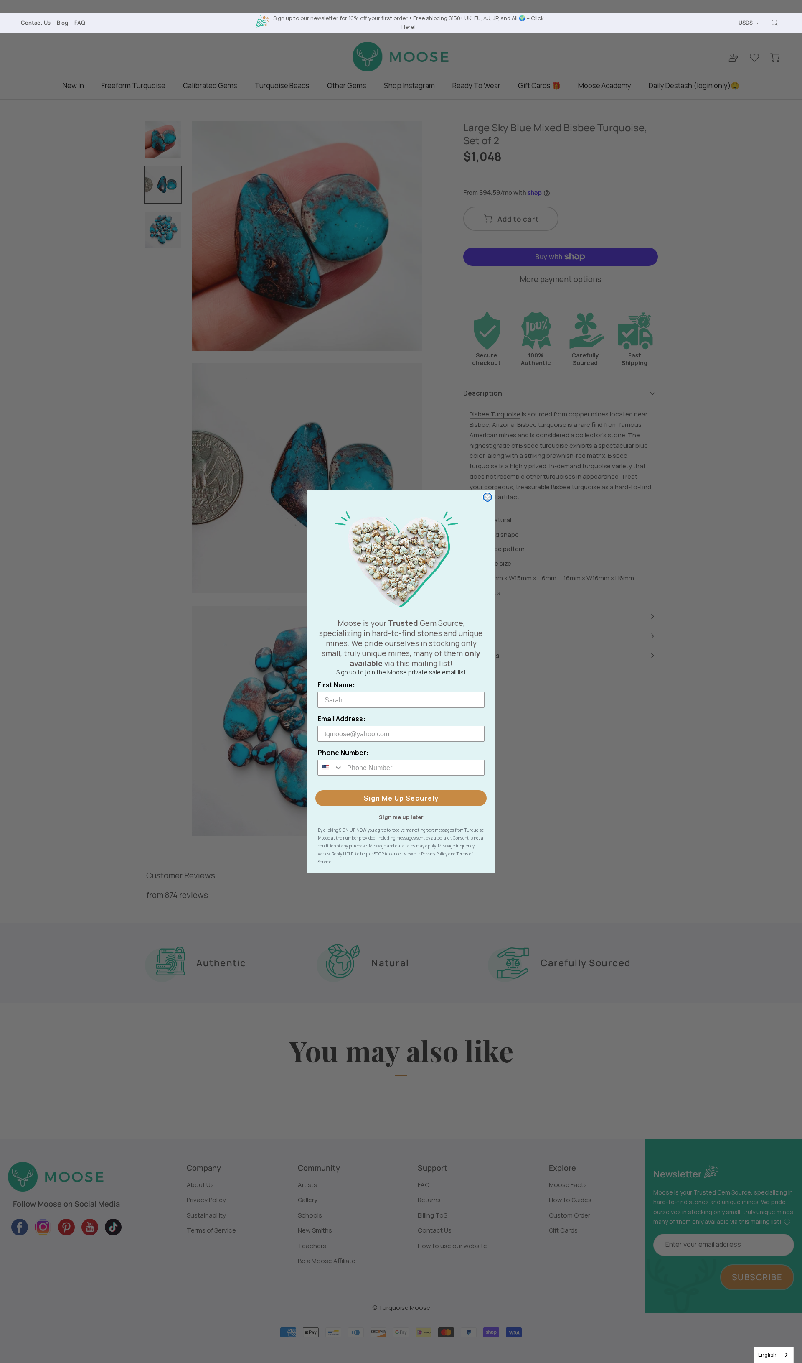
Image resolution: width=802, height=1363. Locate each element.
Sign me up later (401, 816)
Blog (62, 22)
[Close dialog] (487, 497)
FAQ (79, 22)
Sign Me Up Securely (401, 798)
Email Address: (341, 718)
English (767, 1354)
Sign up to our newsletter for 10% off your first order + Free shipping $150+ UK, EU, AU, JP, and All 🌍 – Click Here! (408, 22)
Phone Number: (343, 752)
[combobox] (774, 1355)
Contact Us (36, 22)
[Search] (775, 23)
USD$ (746, 22)
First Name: (336, 684)
